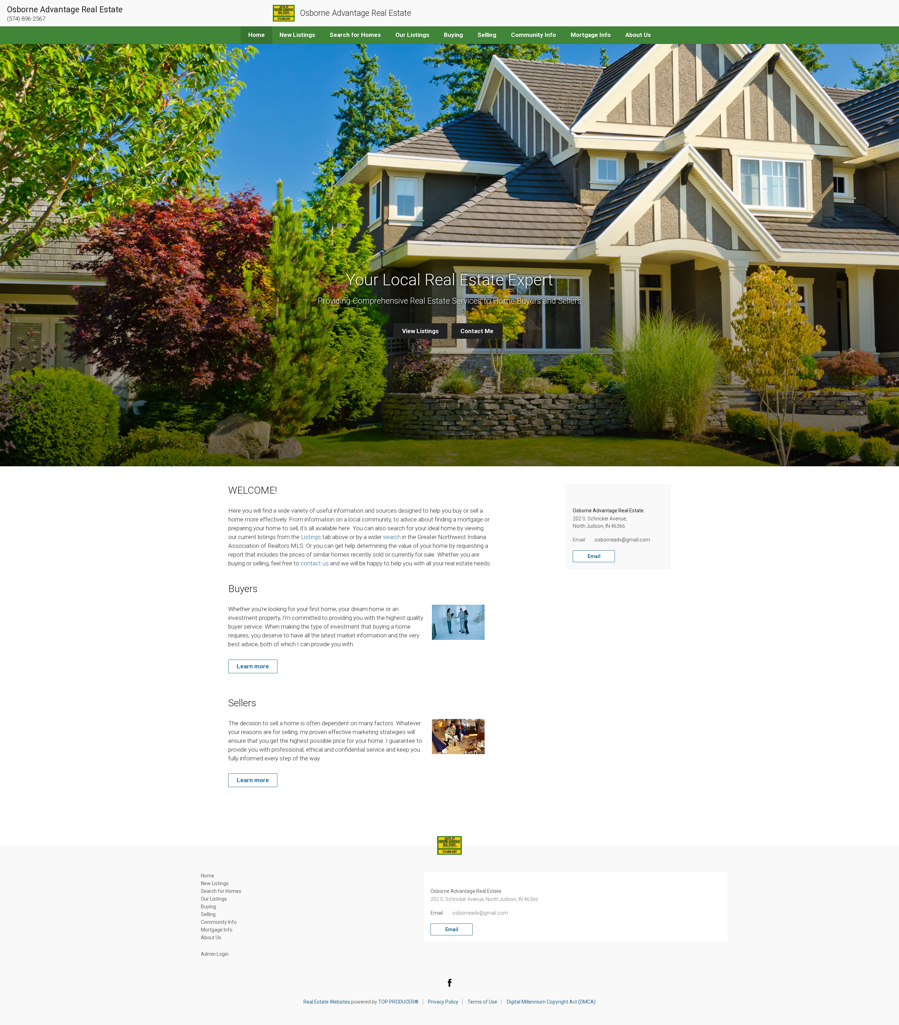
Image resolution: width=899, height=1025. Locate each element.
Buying (453, 34)
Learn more (253, 666)
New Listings (297, 34)
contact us (315, 563)
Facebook (449, 982)
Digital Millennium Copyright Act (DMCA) (551, 1002)
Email (594, 556)
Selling (487, 34)
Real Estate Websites (326, 1002)
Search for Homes (355, 34)
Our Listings (412, 34)
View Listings (420, 331)
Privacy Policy (443, 1002)
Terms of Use (482, 1002)
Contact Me (476, 331)
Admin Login (215, 954)
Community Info (533, 34)
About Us (638, 34)
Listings (311, 536)
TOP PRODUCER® (398, 1002)
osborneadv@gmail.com (622, 540)
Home (256, 34)
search (392, 536)
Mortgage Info (591, 34)
